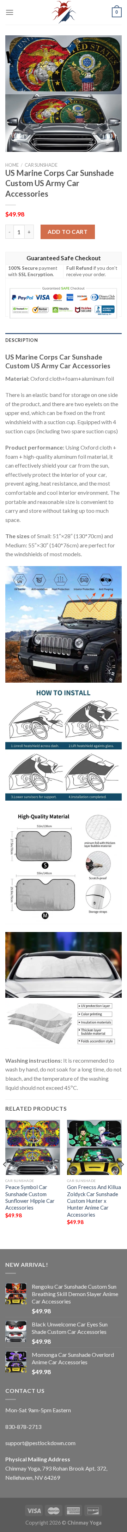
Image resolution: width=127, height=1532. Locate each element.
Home (12, 165)
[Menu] (9, 12)
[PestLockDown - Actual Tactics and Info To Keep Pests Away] (63, 12)
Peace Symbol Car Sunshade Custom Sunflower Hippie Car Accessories (30, 1197)
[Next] (122, 1178)
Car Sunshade (41, 165)
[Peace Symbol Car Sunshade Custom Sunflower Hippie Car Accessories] (32, 1147)
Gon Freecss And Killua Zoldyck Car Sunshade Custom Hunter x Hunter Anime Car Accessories (94, 1201)
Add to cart (67, 231)
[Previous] (4, 1178)
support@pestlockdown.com (40, 1442)
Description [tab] (21, 340)
